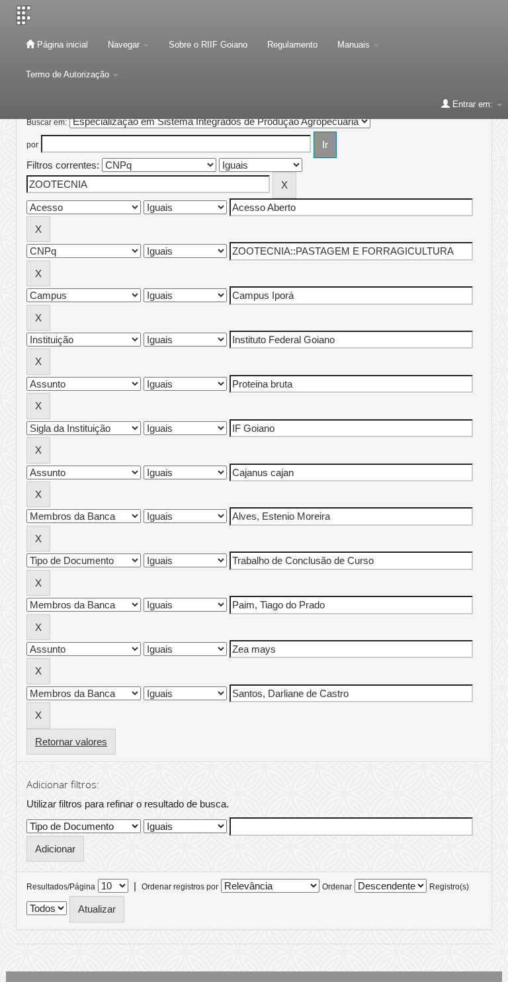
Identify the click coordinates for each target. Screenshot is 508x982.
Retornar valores (71, 741)
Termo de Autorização (69, 74)
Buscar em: (46, 122)
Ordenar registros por (180, 886)
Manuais (354, 45)
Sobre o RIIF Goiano (208, 45)
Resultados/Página (60, 886)
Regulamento (292, 45)
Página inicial (61, 45)
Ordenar (337, 886)
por (32, 144)
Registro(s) (449, 886)
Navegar (125, 45)
